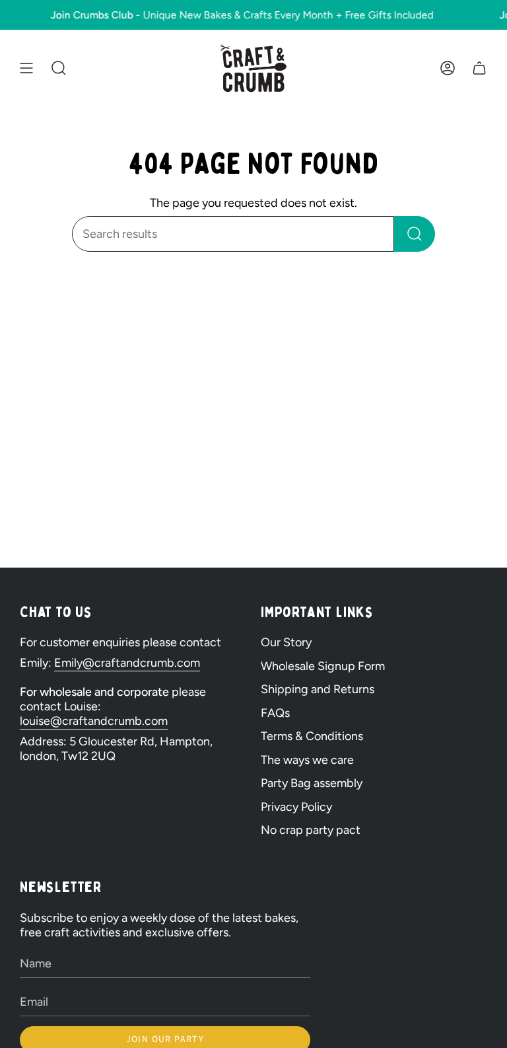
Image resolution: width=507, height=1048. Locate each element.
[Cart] (479, 68)
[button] (59, 68)
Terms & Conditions (312, 736)
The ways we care (307, 760)
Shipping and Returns (317, 689)
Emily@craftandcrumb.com (127, 662)
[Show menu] (26, 68)
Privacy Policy (296, 807)
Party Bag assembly (311, 783)
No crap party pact (310, 830)
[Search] (414, 234)
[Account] (448, 68)
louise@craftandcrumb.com (94, 721)
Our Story (286, 642)
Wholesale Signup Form (323, 666)
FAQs (275, 713)
